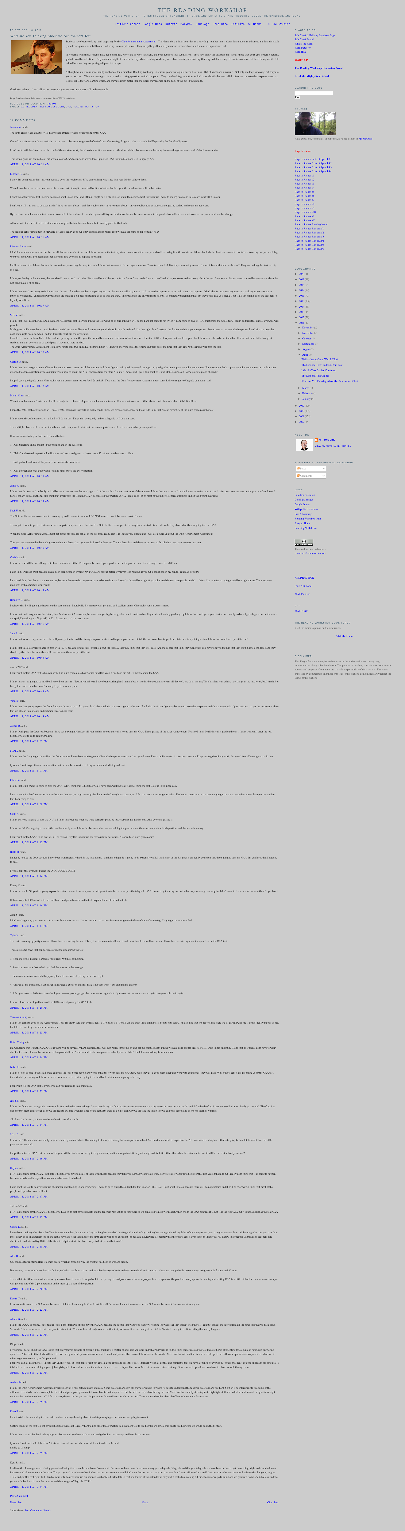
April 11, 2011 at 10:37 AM (30, 305)
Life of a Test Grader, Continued (318, 370)
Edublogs (202, 24)
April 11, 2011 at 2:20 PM (29, 1289)
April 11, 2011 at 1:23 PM (29, 1032)
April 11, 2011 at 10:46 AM (30, 624)
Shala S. (14, 814)
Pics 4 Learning (303, 514)
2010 (302, 405)
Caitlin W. (16, 361)
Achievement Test (33, 107)
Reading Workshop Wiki (308, 518)
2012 (302, 317)
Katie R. (14, 1067)
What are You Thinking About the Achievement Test (50, 35)
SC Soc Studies (278, 24)
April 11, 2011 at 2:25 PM (29, 1402)
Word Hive (300, 51)
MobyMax (186, 24)
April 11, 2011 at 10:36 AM (30, 237)
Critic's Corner (127, 24)
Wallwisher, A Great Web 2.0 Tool (319, 359)
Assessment (55, 107)
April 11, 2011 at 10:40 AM (30, 548)
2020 (302, 274)
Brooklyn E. (16, 600)
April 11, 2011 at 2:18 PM (29, 1246)
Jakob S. (14, 1134)
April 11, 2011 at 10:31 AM (30, 164)
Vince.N (14, 700)
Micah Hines (17, 395)
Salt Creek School (304, 39)
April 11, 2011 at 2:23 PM (29, 1334)
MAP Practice (302, 594)
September (308, 344)
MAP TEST (301, 611)
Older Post (273, 1502)
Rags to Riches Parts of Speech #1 (313, 159)
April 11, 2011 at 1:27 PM (29, 1091)
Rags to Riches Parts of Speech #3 (313, 167)
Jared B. (14, 1100)
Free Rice (220, 24)
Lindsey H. (16, 174)
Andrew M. (16, 1382)
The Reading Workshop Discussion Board (319, 68)
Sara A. (14, 633)
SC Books (255, 24)
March (306, 388)
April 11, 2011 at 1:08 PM (29, 804)
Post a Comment (19, 1496)
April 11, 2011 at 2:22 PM (29, 1309)
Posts (303, 468)
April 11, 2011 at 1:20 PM (29, 1007)
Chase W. (15, 780)
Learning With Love (306, 528)
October (307, 338)
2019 (302, 279)
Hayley (14, 1168)
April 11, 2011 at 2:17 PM (29, 1196)
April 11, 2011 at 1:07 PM (29, 770)
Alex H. (14, 1256)
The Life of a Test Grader (315, 375)
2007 (302, 422)
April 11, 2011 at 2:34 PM (29, 1487)
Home (145, 1502)
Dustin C (15, 1298)
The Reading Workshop (203, 10)
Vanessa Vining (18, 1017)
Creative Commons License (310, 553)
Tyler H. (14, 935)
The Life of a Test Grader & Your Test (322, 365)
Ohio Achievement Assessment (139, 41)
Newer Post (16, 1502)
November (308, 333)
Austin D (15, 726)
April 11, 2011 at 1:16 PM (29, 905)
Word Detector (302, 47)
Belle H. (14, 852)
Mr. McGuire (366, 138)
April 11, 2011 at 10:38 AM (30, 476)
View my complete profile (333, 446)
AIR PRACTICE (304, 577)
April (305, 355)
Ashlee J (14, 485)
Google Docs (152, 24)
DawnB (14, 1411)
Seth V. (14, 315)
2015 (302, 301)
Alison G (15, 1319)
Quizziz (171, 24)
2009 (302, 411)
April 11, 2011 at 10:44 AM (30, 590)
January (306, 399)
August (306, 349)
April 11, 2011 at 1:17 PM (29, 926)
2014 (302, 306)
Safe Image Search (305, 495)
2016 (302, 295)
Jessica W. (16, 127)
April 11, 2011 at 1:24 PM (29, 1057)
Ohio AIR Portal (303, 586)
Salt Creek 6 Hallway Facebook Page (315, 35)
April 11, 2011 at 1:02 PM (29, 741)
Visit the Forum (344, 636)
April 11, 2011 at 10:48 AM (30, 691)
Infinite (238, 24)
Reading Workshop (86, 107)
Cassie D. (15, 1227)
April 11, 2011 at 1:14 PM (29, 876)
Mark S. (14, 751)
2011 (302, 323)
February (307, 393)
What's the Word (303, 43)
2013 (302, 312)
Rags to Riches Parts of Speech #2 (313, 163)
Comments (306, 475)
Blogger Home (302, 523)
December (308, 327)
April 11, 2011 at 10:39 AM (30, 501)
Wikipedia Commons (306, 509)
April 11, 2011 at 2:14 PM (29, 1125)
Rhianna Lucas (18, 246)
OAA (68, 107)
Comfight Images (304, 499)
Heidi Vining (17, 1042)
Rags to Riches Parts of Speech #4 (313, 171)
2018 (302, 285)
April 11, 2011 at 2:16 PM (29, 1158)
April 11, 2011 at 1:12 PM (29, 842)
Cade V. (14, 557)
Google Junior (302, 504)
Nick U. (14, 510)
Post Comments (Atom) (37, 1510)
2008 (302, 416)
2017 (302, 290)
